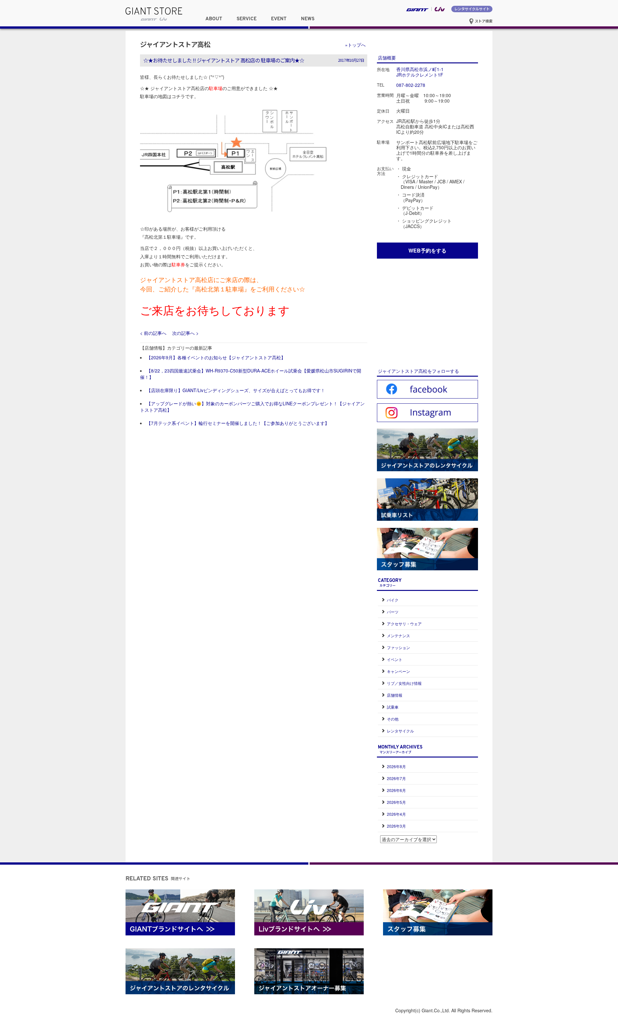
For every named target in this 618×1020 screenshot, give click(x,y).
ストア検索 (483, 20)
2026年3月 (396, 826)
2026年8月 (396, 766)
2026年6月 (396, 790)
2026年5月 (396, 802)
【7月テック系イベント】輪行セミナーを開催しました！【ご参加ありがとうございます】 (237, 423)
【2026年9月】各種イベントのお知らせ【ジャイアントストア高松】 (216, 357)
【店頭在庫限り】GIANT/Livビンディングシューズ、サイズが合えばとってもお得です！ (235, 390)
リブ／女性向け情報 (404, 683)
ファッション (398, 647)
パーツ (392, 611)
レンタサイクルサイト (472, 8)
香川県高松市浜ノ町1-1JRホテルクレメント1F (420, 72)
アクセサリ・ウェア (404, 623)
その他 (392, 718)
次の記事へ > (185, 333)
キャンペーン (398, 671)
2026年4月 (396, 814)
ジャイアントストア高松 (175, 44)
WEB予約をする (427, 250)
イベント (394, 659)
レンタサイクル (400, 730)
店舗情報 (394, 695)
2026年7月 (396, 778)
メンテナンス (398, 635)
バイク (392, 599)
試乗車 (392, 707)
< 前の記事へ (153, 333)
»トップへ (355, 44)
